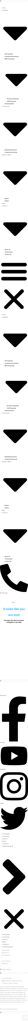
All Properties (9, 54)
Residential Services (11, 150)
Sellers (7, 201)
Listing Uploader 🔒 (7, 846)
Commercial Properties (12, 56)
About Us (7, 249)
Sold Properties (9, 103)
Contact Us (8, 254)
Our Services (5, 836)
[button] (14, 285)
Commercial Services (11, 152)
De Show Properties (13, 99)
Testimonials (8, 252)
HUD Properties (11, 101)
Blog (3, 203)
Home (4, 8)
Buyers (7, 198)
